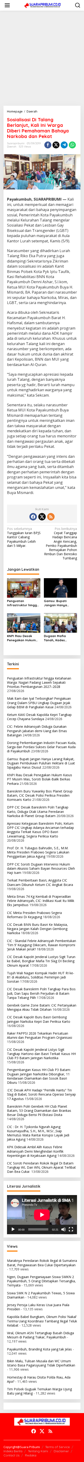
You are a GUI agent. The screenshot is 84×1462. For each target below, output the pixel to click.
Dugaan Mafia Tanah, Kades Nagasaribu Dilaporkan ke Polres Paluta (60, 638)
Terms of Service (57, 1447)
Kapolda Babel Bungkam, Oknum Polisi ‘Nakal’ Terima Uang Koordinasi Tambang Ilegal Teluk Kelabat (42, 1321)
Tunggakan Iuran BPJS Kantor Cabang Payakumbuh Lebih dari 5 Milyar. (24, 537)
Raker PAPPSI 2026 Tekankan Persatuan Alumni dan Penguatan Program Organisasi (39, 1035)
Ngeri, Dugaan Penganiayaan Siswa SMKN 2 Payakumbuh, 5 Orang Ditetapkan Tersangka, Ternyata (41, 1281)
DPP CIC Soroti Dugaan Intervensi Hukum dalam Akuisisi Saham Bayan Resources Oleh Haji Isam (41, 868)
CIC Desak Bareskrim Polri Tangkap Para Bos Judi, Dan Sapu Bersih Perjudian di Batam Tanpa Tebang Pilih (41, 993)
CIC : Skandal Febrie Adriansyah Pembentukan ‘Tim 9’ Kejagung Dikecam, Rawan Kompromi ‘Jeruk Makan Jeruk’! (41, 945)
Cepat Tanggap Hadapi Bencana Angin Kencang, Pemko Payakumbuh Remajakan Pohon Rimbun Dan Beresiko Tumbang (60, 543)
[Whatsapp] (72, 144)
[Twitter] (42, 516)
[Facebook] (33, 516)
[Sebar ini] (47, 144)
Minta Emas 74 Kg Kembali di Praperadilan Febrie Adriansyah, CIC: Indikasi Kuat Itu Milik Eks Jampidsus (40, 900)
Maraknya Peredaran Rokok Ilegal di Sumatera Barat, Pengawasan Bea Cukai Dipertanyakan (42, 1262)
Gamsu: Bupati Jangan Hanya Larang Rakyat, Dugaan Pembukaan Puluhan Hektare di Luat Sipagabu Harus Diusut (60, 603)
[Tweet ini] (56, 144)
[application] (42, 1214)
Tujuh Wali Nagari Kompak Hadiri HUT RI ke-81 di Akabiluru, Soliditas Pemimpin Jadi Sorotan (40, 977)
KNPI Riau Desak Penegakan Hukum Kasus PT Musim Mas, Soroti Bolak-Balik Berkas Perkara (23, 638)
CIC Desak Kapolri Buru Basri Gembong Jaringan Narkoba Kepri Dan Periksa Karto (38, 1019)
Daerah (11, 146)
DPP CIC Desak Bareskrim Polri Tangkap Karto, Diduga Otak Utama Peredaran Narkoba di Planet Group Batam (37, 811)
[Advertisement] (42, 58)
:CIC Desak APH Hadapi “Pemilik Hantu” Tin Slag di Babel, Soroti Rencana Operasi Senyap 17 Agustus (41, 1094)
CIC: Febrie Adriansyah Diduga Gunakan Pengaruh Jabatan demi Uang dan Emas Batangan (37, 730)
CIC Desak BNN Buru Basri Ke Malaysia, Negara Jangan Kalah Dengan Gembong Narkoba (37, 928)
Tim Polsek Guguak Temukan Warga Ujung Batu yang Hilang (39, 1391)
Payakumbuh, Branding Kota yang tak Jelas (39, 1349)
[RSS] (51, 516)
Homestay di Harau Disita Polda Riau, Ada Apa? (38, 1379)
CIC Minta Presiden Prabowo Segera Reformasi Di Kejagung (34, 915)
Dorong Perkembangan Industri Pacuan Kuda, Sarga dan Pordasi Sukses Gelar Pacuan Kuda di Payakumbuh (41, 747)
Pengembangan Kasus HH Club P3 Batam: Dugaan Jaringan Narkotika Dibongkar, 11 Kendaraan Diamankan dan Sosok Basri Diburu (39, 1076)
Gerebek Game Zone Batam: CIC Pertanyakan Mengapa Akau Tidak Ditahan (41, 1007)
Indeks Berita (13, 1451)
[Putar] (13, 1229)
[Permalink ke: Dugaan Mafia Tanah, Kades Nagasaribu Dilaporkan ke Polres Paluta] (60, 622)
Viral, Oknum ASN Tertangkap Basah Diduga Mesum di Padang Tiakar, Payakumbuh (40, 1335)
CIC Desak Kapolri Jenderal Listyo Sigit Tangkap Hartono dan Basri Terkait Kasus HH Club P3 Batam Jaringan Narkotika (41, 1053)
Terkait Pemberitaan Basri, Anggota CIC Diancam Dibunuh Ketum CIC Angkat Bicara (40, 882)
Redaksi (30, 1455)
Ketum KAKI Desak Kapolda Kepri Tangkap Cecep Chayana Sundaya (39, 716)
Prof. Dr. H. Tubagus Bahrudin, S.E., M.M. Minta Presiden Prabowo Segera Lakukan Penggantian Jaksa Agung (38, 852)
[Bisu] (63, 1229)
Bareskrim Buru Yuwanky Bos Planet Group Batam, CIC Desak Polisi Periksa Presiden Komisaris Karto (40, 795)
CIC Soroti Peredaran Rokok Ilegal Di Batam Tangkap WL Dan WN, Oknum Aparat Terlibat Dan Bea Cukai (41, 1167)
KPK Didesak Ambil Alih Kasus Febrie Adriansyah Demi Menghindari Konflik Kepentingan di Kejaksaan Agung (35, 1151)
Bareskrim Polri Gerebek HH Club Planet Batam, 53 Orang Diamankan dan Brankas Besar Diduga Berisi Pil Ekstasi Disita (39, 1110)
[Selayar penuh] (71, 1229)
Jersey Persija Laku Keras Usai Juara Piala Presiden (38, 1307)
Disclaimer (61, 1451)
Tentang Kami (38, 1451)
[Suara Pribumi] (43, 5)
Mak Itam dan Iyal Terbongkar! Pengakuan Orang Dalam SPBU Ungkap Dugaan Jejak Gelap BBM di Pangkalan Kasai (39, 702)
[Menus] (7, 5)
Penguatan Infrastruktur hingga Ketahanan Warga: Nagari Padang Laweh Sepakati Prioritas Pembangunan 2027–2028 (23, 603)
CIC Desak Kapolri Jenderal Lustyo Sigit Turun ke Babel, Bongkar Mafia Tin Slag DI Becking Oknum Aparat (41, 961)
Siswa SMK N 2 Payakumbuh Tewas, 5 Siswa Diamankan (41, 1295)
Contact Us (11, 1455)
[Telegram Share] (64, 144)
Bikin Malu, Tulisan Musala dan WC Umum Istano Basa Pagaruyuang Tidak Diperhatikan (41, 1363)
